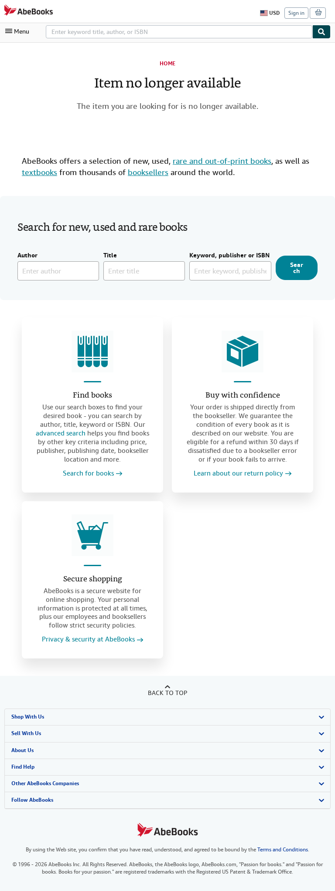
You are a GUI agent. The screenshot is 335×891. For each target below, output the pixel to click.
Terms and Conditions (282, 849)
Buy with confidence (242, 396)
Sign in (296, 13)
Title (110, 255)
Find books (92, 396)
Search (296, 268)
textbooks (39, 172)
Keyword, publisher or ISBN (229, 255)
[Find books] (92, 351)
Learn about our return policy (238, 473)
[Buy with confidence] (242, 351)
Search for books (88, 473)
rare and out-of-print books (222, 161)
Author (27, 255)
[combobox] (179, 31)
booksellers (148, 172)
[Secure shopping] (92, 535)
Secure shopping (92, 579)
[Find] (321, 31)
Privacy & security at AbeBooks (88, 639)
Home (167, 63)
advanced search (60, 433)
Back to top (167, 693)
